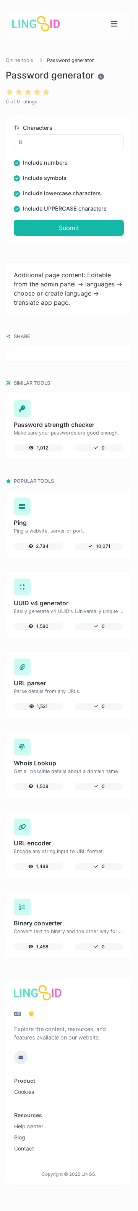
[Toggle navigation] (114, 23)
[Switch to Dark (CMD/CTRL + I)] (31, 1014)
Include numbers (45, 162)
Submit (69, 228)
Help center (28, 1126)
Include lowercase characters (62, 193)
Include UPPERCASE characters (65, 208)
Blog (19, 1137)
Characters (36, 127)
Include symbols (45, 178)
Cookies (24, 1091)
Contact (24, 1148)
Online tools (19, 60)
